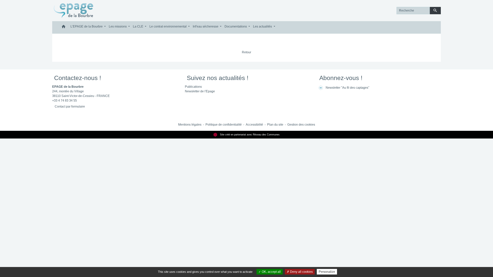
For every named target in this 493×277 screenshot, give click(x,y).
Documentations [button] (236, 26)
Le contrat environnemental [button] (168, 26)
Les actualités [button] (263, 26)
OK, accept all (271, 271)
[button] (63, 27)
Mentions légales (189, 124)
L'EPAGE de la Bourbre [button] (86, 26)
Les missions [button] (118, 26)
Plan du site (275, 124)
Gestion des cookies (301, 124)
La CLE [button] (138, 26)
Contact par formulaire (70, 106)
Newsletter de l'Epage (200, 91)
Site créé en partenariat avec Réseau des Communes (249, 134)
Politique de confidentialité (223, 124)
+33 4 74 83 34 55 (64, 100)
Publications (193, 86)
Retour (246, 52)
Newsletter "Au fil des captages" (347, 87)
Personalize (327, 271)
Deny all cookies (301, 271)
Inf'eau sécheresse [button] (206, 26)
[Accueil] (73, 10)
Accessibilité (254, 124)
